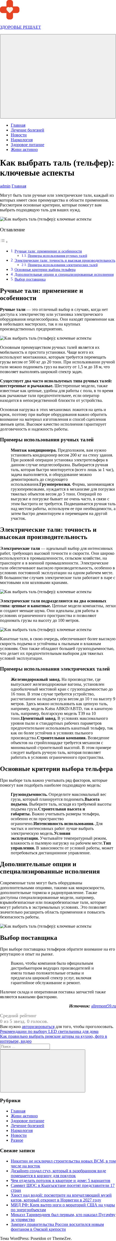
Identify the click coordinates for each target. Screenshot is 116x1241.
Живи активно (24, 149)
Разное (17, 1140)
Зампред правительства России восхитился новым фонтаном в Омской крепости (57, 1227)
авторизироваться (38, 1026)
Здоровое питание (27, 144)
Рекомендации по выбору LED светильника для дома (49, 1031)
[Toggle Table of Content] (4, 241)
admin (5, 186)
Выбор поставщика (30, 279)
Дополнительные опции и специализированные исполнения (64, 274)
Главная (18, 125)
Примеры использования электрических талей (63, 265)
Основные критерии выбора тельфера (45, 269)
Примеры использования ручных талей (57, 256)
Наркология (22, 139)
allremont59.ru (103, 1006)
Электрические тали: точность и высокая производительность (65, 260)
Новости (19, 135)
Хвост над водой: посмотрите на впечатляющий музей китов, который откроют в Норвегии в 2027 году (61, 1197)
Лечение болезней (27, 130)
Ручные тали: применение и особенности (48, 251)
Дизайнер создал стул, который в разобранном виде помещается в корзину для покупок (58, 1173)
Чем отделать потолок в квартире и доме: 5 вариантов (60, 1180)
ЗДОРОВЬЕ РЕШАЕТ (20, 27)
